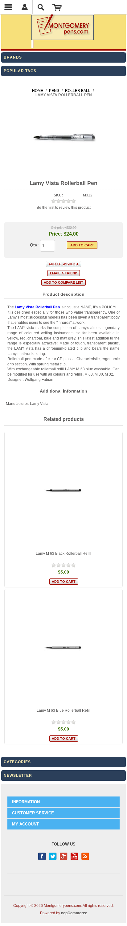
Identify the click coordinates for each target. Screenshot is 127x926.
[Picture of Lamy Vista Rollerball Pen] (63, 171)
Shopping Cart (57, 7)
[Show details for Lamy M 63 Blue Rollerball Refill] (63, 648)
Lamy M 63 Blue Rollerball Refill (64, 710)
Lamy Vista (39, 403)
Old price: (58, 227)
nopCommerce (74, 913)
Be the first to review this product (64, 207)
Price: (55, 234)
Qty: (34, 244)
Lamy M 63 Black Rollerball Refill (63, 553)
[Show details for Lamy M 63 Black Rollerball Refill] (63, 491)
